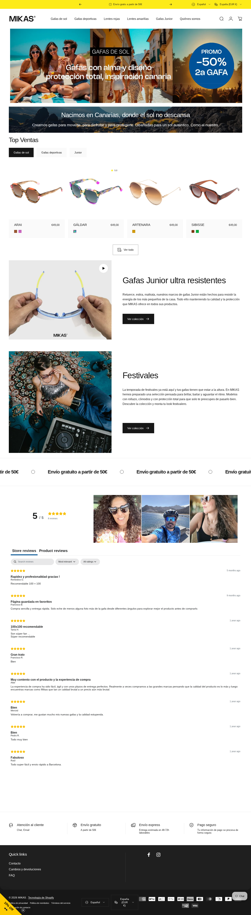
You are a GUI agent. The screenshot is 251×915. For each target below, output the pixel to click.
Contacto (15, 863)
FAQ (12, 875)
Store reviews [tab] (24, 551)
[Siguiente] (171, 4)
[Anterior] (80, 4)
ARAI (18, 225)
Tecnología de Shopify (41, 897)
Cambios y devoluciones (25, 869)
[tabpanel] (125, 663)
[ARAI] (37, 192)
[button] (117, 519)
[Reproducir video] (60, 299)
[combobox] (201, 4)
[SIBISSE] (214, 192)
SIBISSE (197, 225)
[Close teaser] (23, 910)
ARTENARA (141, 225)
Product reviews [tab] (53, 551)
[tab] (21, 152)
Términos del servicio (60, 903)
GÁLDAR (80, 225)
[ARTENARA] (155, 192)
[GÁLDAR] (96, 192)
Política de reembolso (39, 903)
